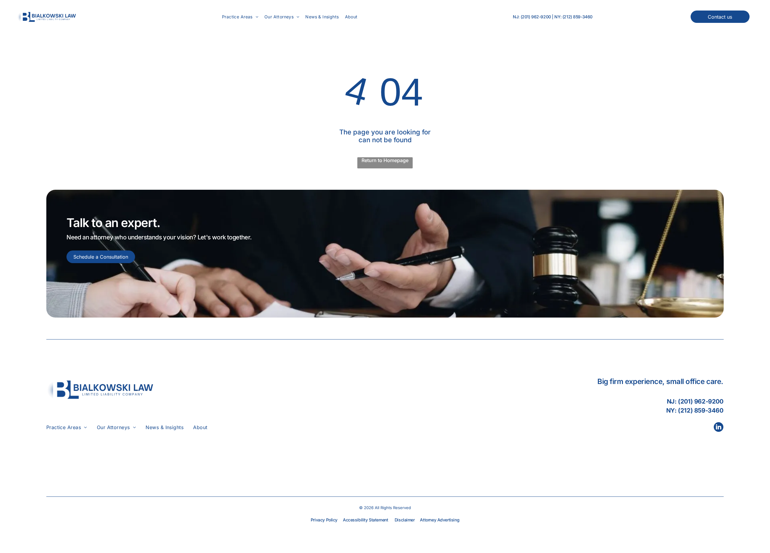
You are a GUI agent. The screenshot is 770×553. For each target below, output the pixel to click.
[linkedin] (718, 427)
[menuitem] (240, 17)
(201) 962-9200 (536, 16)
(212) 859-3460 (577, 16)
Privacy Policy (324, 519)
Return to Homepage (385, 160)
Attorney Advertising (439, 519)
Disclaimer (405, 519)
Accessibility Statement (365, 519)
